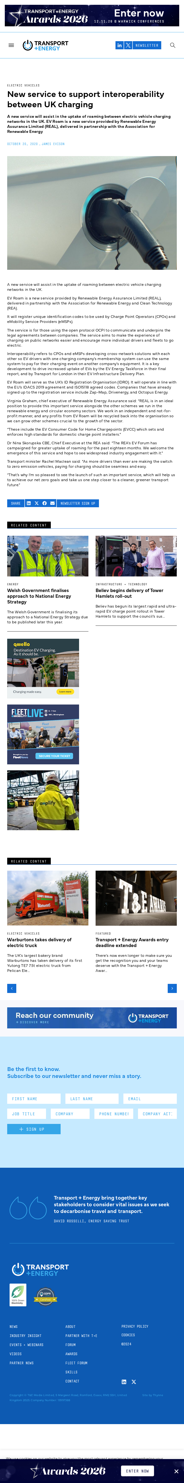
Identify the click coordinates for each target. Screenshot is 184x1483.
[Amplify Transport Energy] (43, 828)
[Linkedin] (123, 1381)
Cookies (128, 1335)
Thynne (158, 1395)
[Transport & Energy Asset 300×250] (43, 762)
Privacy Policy (134, 1326)
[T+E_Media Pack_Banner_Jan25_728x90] (92, 1026)
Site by (147, 1395)
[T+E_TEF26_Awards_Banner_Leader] (92, 24)
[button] (29, 503)
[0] (43, 696)
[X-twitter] (133, 1381)
